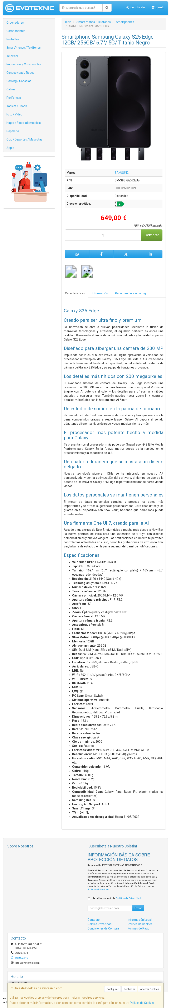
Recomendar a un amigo (131, 293)
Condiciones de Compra (103, 928)
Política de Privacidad (98, 889)
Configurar (112, 989)
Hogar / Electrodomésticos (23, 122)
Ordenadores (15, 22)
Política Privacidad (100, 924)
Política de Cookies (142, 1002)
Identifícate (137, 7)
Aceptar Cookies (149, 989)
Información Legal (140, 919)
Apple (10, 147)
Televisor (12, 56)
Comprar (152, 235)
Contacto (94, 919)
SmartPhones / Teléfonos (23, 47)
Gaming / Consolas (18, 81)
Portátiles (12, 39)
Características (75, 293)
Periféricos (13, 97)
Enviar (138, 908)
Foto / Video (14, 114)
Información (100, 293)
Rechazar (129, 989)
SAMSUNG (122, 172)
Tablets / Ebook (16, 106)
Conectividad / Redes (20, 72)
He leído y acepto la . (117, 898)
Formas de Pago (138, 928)
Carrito (160, 7)
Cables (10, 89)
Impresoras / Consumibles (23, 64)
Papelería (12, 131)
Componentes (15, 31)
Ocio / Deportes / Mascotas (24, 139)
